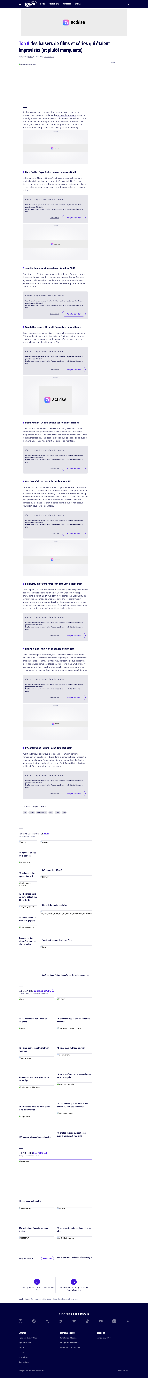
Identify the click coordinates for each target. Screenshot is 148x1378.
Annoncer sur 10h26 (104, 1338)
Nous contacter (24, 1362)
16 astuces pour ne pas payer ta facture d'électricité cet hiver (74, 1288)
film (25, 812)
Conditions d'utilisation (68, 1338)
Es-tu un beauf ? (26, 1258)
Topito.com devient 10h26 (28, 1338)
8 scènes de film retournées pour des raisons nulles (27, 941)
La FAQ (21, 1352)
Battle (78, 4)
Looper (35, 806)
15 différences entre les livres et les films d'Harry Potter (28, 896)
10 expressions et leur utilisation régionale (33, 1020)
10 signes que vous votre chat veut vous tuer (34, 1049)
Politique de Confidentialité (69, 1342)
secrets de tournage (66, 115)
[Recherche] (128, 4)
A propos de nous (25, 1342)
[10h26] (30, 4)
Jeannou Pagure (49, 57)
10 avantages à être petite (30, 1200)
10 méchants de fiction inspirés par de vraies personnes (65, 975)
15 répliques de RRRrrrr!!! (51, 870)
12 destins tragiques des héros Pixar (56, 940)
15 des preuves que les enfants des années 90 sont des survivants (72, 1105)
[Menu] (20, 4)
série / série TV (41, 812)
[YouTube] (101, 1321)
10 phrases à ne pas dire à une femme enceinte (73, 1020)
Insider (43, 806)
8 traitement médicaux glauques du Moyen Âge (34, 1079)
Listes (42, 4)
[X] (47, 1321)
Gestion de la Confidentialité (70, 1347)
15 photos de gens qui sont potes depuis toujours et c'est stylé (71, 1134)
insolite (31, 812)
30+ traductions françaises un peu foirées (33, 1230)
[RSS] (127, 1321)
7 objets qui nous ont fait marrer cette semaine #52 (37, 1288)
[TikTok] (87, 1321)
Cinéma (30, 57)
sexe (64, 812)
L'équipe (21, 1347)
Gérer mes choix (54, 218)
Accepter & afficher (74, 218)
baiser (57, 812)
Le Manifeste (23, 1357)
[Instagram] (20, 1321)
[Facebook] (34, 1321)
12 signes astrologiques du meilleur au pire (74, 1230)
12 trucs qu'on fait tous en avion (71, 1047)
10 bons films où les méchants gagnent (27, 919)
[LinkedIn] (114, 1321)
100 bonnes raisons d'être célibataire (35, 1137)
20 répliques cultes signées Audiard (27, 875)
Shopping (67, 4)
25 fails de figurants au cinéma (54, 905)
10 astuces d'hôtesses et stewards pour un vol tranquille (74, 1076)
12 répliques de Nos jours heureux (27, 854)
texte (50, 812)
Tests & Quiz (54, 4)
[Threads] (60, 1321)
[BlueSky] (74, 1321)
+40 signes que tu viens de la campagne (74, 1257)
